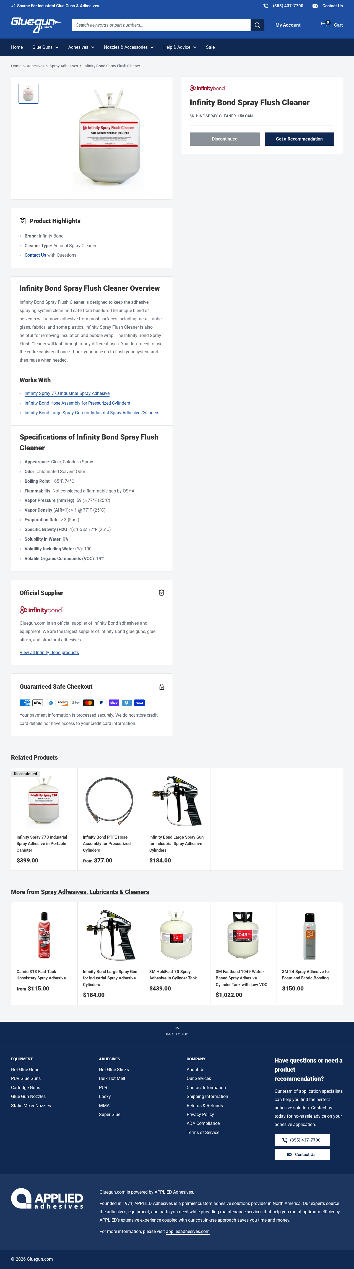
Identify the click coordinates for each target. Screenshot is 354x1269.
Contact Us (332, 5)
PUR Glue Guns (26, 1078)
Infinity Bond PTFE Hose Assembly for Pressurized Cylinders (107, 844)
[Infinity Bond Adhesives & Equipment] (262, 88)
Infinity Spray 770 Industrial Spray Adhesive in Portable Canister (42, 844)
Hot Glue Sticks (114, 1069)
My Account (288, 25)
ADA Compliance (203, 1123)
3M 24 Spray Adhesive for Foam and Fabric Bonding (306, 975)
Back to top (177, 1034)
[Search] (257, 25)
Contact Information (206, 1087)
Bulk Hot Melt (112, 1078)
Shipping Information (207, 1096)
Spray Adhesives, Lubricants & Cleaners (95, 891)
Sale (210, 47)
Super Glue (109, 1114)
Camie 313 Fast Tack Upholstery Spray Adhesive (41, 975)
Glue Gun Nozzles (28, 1096)
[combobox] (161, 25)
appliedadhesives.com (188, 1231)
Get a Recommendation (299, 139)
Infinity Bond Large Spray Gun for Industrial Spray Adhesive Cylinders (176, 844)
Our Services (199, 1078)
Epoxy (105, 1096)
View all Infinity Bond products (49, 652)
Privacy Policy (200, 1114)
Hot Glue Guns (25, 1069)
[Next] (343, 953)
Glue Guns (42, 47)
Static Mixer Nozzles (31, 1105)
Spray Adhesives (64, 66)
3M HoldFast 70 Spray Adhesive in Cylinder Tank (173, 975)
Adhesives (78, 47)
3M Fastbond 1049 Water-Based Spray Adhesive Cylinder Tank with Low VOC (241, 978)
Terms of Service (203, 1132)
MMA (104, 1105)
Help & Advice (176, 47)
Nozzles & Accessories (126, 47)
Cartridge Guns (25, 1087)
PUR (103, 1087)
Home (17, 47)
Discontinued (225, 139)
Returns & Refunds (205, 1105)
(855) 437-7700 (283, 5)
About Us (195, 1069)
